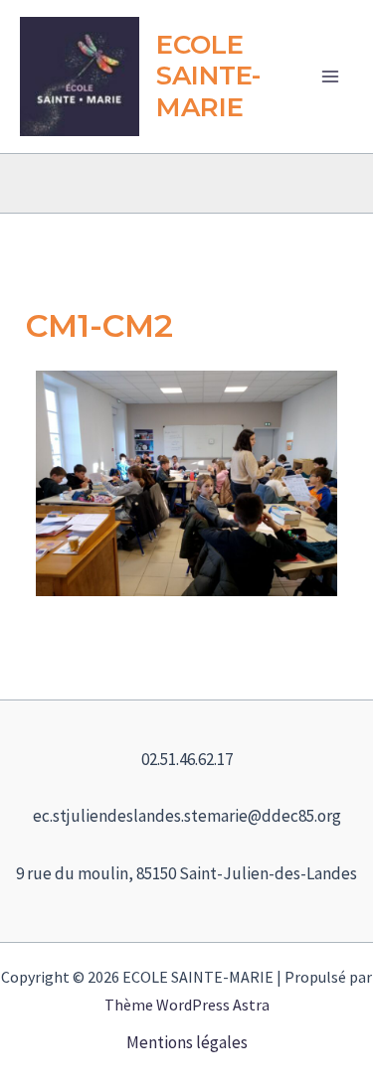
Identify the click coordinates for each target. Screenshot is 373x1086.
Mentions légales (187, 1042)
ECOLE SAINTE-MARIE (208, 75)
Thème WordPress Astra (187, 1004)
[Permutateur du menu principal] (331, 76)
